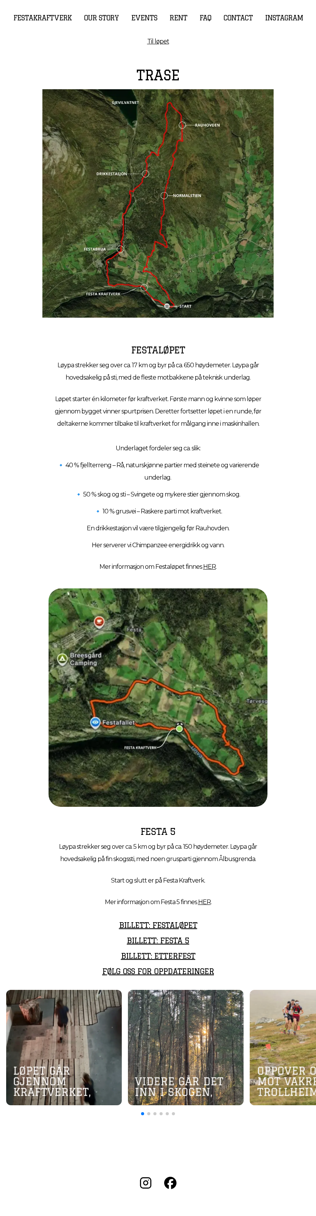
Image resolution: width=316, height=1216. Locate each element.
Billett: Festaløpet (158, 925)
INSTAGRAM (284, 18)
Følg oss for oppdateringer (158, 971)
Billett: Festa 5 (158, 940)
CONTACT (238, 18)
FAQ (205, 18)
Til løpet (158, 41)
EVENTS (144, 18)
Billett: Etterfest (158, 955)
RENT (178, 18)
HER (209, 566)
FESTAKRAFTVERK (42, 18)
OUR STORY (101, 18)
